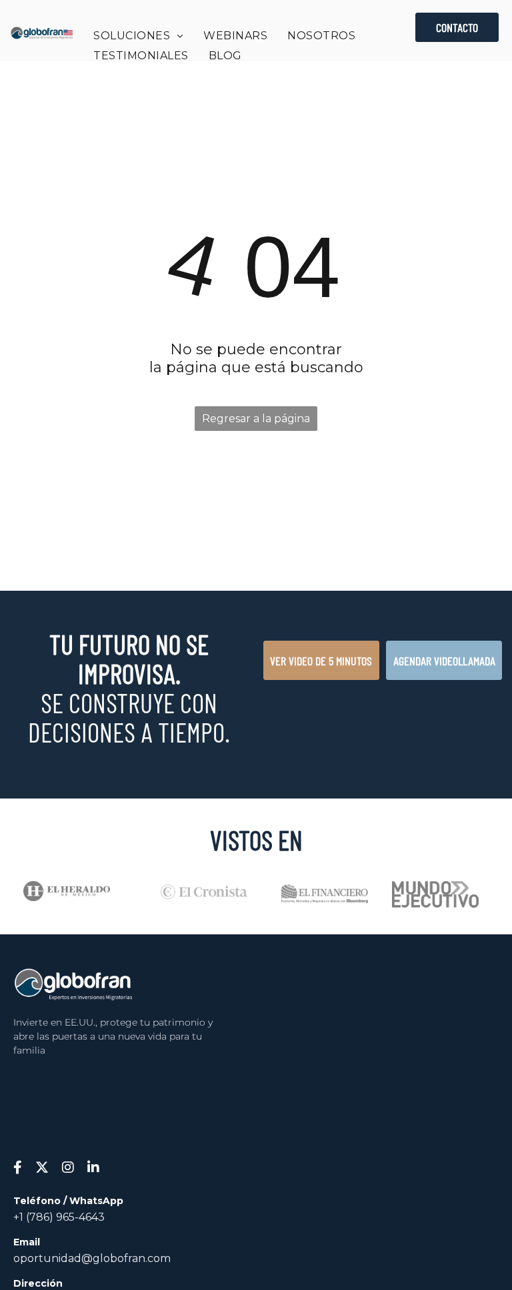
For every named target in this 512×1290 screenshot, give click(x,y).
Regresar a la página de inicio (256, 421)
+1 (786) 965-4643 (59, 1217)
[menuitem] (138, 35)
